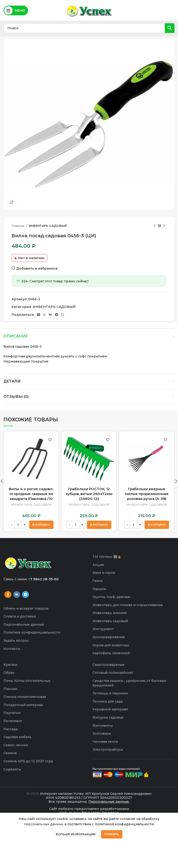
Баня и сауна (103, 573)
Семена (10, 753)
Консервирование (108, 637)
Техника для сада (107, 701)
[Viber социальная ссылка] (63, 315)
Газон (97, 581)
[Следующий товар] (164, 226)
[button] (41, 525)
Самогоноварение (108, 665)
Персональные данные (23, 624)
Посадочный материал (23, 705)
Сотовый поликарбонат (112, 672)
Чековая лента (105, 742)
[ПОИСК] (170, 28)
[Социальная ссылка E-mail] (38, 315)
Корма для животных (110, 645)
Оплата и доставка (19, 616)
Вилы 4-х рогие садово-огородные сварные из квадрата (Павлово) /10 (31, 494)
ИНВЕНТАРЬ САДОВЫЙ (48, 226)
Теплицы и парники (110, 693)
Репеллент (12, 721)
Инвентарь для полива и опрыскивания (127, 605)
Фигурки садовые (108, 717)
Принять (111, 834)
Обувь (8, 672)
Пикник (10, 689)
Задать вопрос (16, 640)
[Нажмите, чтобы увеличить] (11, 202)
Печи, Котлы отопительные (27, 681)
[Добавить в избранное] (50, 440)
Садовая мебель (17, 737)
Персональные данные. (109, 801)
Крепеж (10, 665)
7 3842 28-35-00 (44, 579)
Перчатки (11, 713)
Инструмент (103, 629)
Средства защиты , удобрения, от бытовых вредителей (129, 683)
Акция (98, 565)
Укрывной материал (110, 709)
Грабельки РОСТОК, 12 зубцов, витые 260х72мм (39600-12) (89, 494)
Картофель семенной (111, 653)
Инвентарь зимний (109, 613)
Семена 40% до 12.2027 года (28, 761)
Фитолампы (102, 725)
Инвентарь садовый (110, 621)
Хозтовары (101, 733)
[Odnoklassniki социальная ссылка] (7, 594)
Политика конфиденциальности (31, 632)
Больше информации (75, 834)
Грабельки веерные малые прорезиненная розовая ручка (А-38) (146, 494)
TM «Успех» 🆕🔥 (106, 557)
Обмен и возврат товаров (25, 608)
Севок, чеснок (15, 745)
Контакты (11, 649)
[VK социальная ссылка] (50, 315)
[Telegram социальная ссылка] (57, 315)
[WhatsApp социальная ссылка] (44, 315)
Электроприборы (107, 749)
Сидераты (12, 769)
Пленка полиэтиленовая (24, 697)
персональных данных (44, 824)
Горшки (99, 589)
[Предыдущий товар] (155, 226)
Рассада (10, 729)
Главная (18, 226)
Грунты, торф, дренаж (111, 597)
